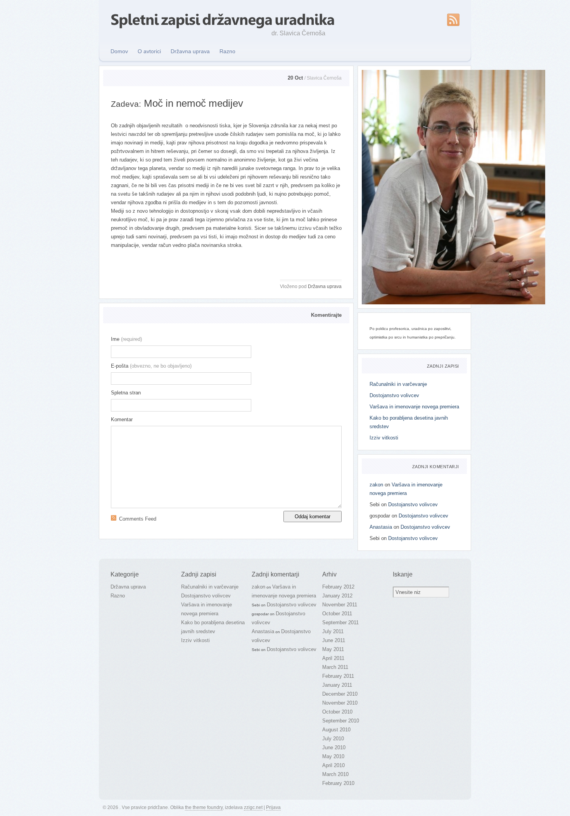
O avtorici (149, 51)
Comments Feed (137, 519)
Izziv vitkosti (384, 438)
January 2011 (337, 685)
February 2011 (338, 676)
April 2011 (333, 658)
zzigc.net (253, 807)
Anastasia (381, 527)
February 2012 (338, 587)
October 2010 (337, 712)
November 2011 (339, 605)
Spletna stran (126, 393)
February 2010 (338, 783)
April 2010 (333, 765)
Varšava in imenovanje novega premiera (414, 407)
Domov (119, 51)
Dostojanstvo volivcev (394, 395)
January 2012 (337, 596)
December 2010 (340, 694)
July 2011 (333, 631)
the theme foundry (204, 807)
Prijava (273, 807)
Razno (227, 51)
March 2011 (335, 667)
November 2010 (340, 703)
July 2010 (333, 738)
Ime (126, 339)
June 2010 (333, 747)
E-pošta (151, 366)
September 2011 (340, 622)
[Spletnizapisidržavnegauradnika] (223, 19)
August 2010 (336, 730)
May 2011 (333, 649)
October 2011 (337, 613)
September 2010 (340, 721)
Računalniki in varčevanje (398, 384)
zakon (376, 485)
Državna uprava (190, 51)
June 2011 (333, 640)
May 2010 (333, 756)
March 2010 (335, 774)
